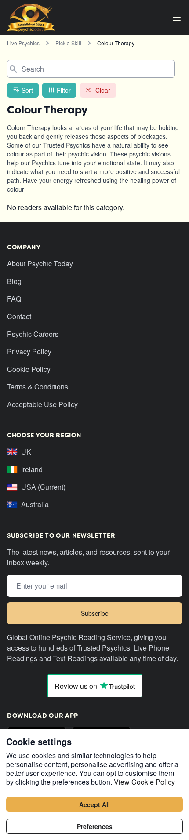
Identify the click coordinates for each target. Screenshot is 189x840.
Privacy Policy (29, 351)
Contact (19, 316)
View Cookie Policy (144, 782)
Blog (14, 281)
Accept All (94, 804)
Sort (27, 90)
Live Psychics (23, 43)
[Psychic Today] (31, 18)
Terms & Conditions (37, 387)
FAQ (14, 299)
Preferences (95, 826)
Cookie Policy (29, 369)
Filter (64, 90)
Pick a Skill (68, 43)
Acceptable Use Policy (42, 404)
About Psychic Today (40, 263)
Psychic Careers (32, 334)
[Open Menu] (176, 17)
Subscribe (95, 613)
